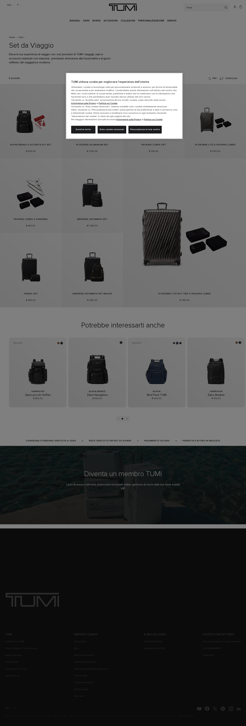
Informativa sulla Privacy (83, 103)
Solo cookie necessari (112, 129)
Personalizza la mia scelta (145, 129)
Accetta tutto (83, 129)
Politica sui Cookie (108, 103)
